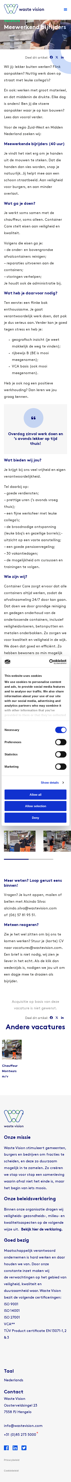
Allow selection (35, 806)
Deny (35, 817)
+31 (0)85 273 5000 (20, 1435)
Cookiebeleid (11, 1470)
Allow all (35, 794)
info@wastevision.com (23, 1426)
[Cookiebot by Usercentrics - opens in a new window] (50, 661)
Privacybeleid (11, 1460)
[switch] (60, 742)
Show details (50, 782)
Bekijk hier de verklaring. (42, 1229)
